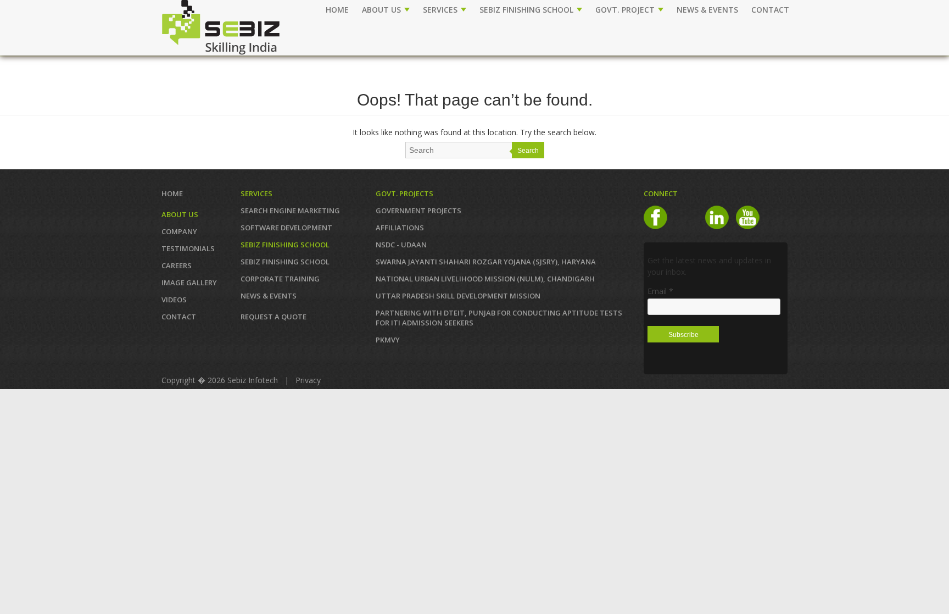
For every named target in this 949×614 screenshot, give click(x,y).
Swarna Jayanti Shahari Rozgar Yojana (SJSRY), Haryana (486, 262)
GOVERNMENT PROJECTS (418, 210)
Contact (178, 317)
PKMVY (388, 340)
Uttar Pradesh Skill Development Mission (458, 296)
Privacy (308, 380)
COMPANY (179, 231)
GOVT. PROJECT (626, 9)
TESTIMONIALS (188, 248)
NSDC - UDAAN (401, 245)
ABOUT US (382, 9)
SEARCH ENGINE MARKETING (290, 210)
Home (337, 9)
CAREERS (176, 265)
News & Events (269, 296)
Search (528, 150)
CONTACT (770, 9)
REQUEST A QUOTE (273, 317)
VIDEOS (174, 300)
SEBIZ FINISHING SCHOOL (527, 9)
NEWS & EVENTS (707, 9)
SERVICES (441, 9)
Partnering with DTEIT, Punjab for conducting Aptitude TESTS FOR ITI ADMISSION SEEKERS (499, 318)
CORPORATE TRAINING (280, 279)
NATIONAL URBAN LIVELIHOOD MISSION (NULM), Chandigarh (485, 279)
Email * (660, 291)
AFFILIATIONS (400, 228)
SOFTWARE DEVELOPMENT (286, 228)
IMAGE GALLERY (189, 282)
